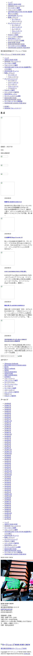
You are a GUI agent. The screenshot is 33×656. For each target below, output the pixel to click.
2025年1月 (7, 419)
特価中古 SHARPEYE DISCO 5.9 (13, 201)
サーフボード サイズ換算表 (17, 46)
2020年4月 (7, 507)
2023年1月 (7, 448)
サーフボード (16, 19)
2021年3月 (7, 488)
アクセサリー (16, 33)
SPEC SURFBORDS (10, 375)
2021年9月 (7, 476)
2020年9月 (7, 498)
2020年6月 (7, 503)
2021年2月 (7, 490)
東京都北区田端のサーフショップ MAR (13, 648)
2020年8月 (7, 499)
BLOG (6, 367)
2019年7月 (7, 515)
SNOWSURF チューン (15, 15)
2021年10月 (8, 474)
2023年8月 (7, 436)
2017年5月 (7, 519)
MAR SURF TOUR (14, 42)
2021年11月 (8, 473)
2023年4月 (7, 442)
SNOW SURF (8, 373)
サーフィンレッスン (11, 384)
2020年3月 (7, 509)
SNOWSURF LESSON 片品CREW (19, 47)
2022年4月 (7, 463)
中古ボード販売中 (10, 396)
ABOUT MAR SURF (14, 4)
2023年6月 (7, 440)
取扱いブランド (13, 17)
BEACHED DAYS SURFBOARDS (15, 365)
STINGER (27, 653)
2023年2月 (7, 446)
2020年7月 (7, 501)
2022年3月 (7, 465)
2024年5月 (7, 424)
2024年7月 (7, 423)
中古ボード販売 (13, 35)
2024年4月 (7, 426)
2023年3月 (7, 444)
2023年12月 (8, 434)
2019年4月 (7, 517)
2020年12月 (8, 494)
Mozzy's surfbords (9, 368)
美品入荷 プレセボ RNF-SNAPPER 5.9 (14, 305)
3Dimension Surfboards (11, 363)
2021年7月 (7, 480)
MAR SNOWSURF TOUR (16, 44)
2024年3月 (7, 428)
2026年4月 (7, 409)
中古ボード (8, 394)
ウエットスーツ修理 (14, 10)
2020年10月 (8, 496)
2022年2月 (7, 467)
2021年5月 (7, 484)
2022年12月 (8, 449)
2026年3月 (7, 411)
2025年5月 (7, 415)
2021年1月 (7, 492)
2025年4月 (7, 417)
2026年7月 (7, 405)
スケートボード (17, 27)
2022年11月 (8, 451)
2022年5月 (7, 461)
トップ (10, 2)
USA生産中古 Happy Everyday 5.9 (13, 237)
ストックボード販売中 (15, 36)
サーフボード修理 (14, 8)
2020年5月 (7, 505)
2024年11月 (8, 421)
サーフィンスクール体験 (16, 40)
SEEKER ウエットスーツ (16, 6)
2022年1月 (7, 469)
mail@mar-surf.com (6, 609)
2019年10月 (8, 513)
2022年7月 (7, 459)
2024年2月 (7, 430)
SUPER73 (7, 377)
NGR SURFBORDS (10, 372)
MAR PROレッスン (14, 38)
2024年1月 (7, 432)
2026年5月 (7, 407)
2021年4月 (7, 486)
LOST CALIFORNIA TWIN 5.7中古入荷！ (15, 271)
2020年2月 (7, 511)
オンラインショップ (14, 23)
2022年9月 (7, 455)
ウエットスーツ (17, 21)
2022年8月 (7, 457)
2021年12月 (8, 471)
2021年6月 (7, 482)
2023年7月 (7, 438)
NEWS (6, 370)
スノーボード (16, 29)
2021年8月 (7, 478)
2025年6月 (7, 413)
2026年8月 (7, 403)
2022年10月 (8, 453)
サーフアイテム (9, 382)
